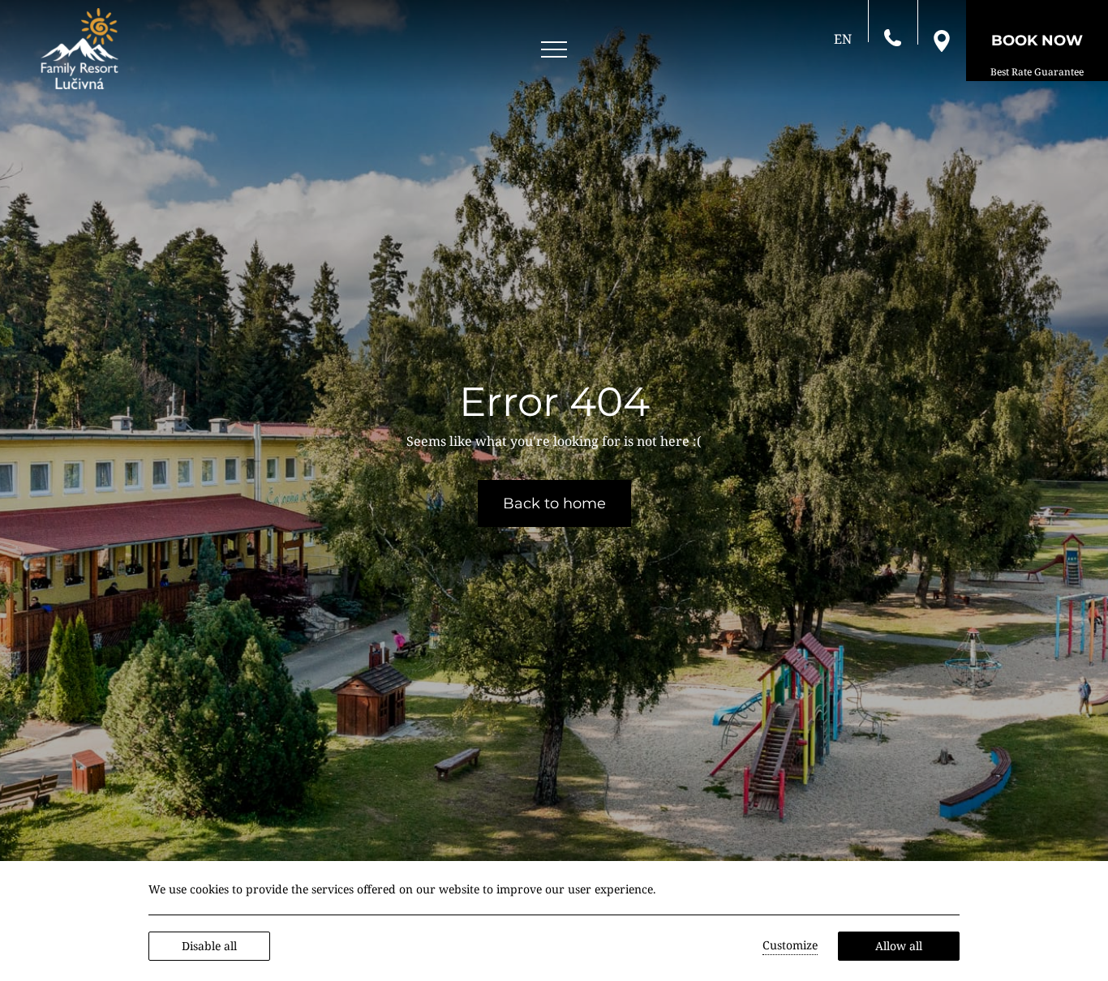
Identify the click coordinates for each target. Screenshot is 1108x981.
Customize (790, 945)
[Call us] (892, 36)
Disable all (209, 945)
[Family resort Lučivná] (79, 48)
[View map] (942, 40)
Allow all (898, 945)
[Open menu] (554, 50)
